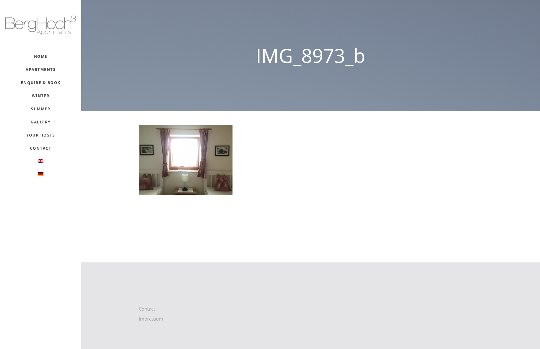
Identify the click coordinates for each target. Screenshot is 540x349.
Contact (147, 309)
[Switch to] (40, 161)
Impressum (151, 319)
